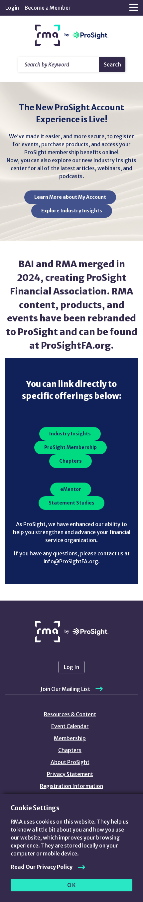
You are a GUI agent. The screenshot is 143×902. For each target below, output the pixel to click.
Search (112, 64)
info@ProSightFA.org (71, 561)
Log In (71, 667)
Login (12, 7)
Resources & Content (70, 714)
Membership (70, 738)
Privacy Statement (70, 774)
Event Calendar (70, 726)
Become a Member (47, 7)
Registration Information (71, 786)
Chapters (69, 750)
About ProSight (70, 762)
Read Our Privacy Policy (41, 866)
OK (71, 885)
